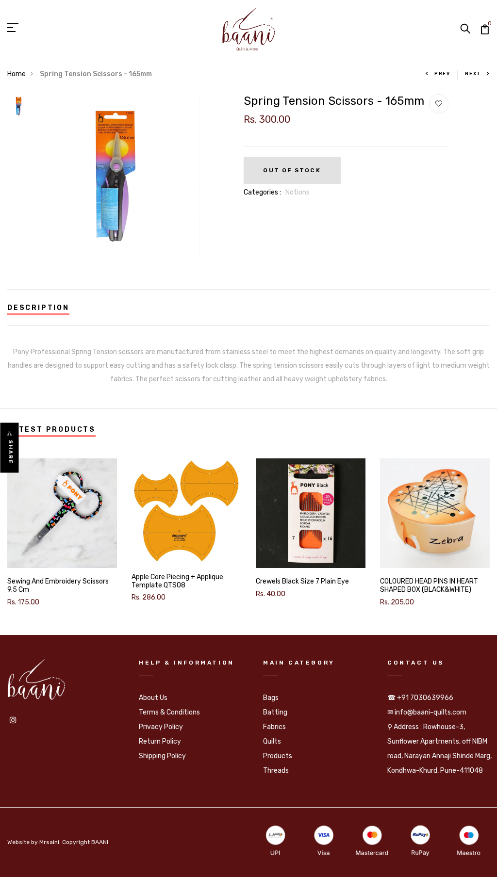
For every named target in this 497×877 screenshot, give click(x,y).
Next (473, 73)
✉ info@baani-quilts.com (426, 712)
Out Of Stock (291, 170)
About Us (153, 698)
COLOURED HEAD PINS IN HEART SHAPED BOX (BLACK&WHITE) (429, 586)
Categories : (262, 192)
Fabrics (274, 727)
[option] (19, 109)
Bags (271, 698)
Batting (275, 712)
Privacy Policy (161, 727)
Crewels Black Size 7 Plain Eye (302, 581)
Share (10, 452)
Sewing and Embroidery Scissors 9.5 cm (58, 586)
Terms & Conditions (169, 712)
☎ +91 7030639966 (420, 698)
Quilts (272, 741)
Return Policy (160, 741)
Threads (276, 770)
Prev (442, 73)
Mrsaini (49, 842)
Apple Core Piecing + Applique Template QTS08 (177, 581)
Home (16, 74)
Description (38, 308)
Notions (297, 192)
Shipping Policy (162, 756)
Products (277, 756)
